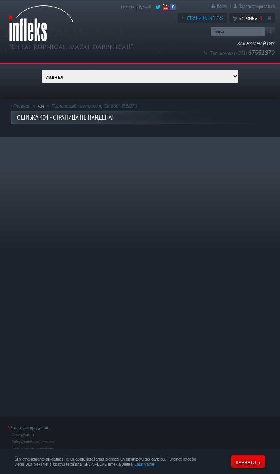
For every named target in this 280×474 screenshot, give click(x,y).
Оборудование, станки (33, 442)
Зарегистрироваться (257, 6)
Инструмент (23, 434)
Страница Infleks (205, 18)
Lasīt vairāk (145, 464)
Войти (222, 6)
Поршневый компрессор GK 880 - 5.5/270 (94, 106)
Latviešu (127, 6)
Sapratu (246, 462)
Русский (145, 6)
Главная (21, 106)
